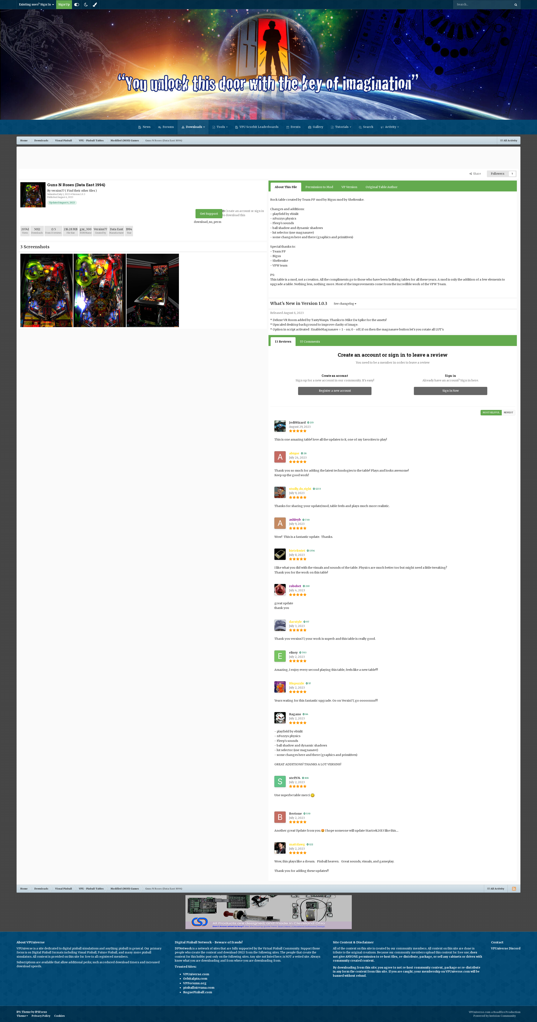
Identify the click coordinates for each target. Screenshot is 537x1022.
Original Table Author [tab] (382, 187)
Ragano (295, 714)
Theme (21, 1015)
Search (367, 127)
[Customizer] (76, 4)
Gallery (317, 127)
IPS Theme (24, 1011)
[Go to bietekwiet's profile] (280, 554)
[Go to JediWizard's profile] (280, 426)
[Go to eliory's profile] (280, 656)
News (146, 127)
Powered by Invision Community (494, 1015)
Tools (221, 127)
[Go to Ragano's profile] (280, 717)
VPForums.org (194, 983)
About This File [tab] (286, 187)
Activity (390, 127)
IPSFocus (41, 1011)
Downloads (193, 127)
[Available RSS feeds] (513, 889)
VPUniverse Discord (505, 948)
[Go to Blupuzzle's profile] (280, 687)
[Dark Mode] (85, 4)
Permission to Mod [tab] (319, 187)
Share (476, 174)
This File (500, 4)
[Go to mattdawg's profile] (280, 848)
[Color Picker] (94, 4)
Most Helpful (491, 412)
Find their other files (81, 190)
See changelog (344, 304)
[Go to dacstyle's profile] (280, 625)
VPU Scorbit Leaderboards (259, 127)
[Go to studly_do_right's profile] (280, 492)
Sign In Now (450, 391)
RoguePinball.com (197, 992)
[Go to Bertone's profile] (280, 817)
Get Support (209, 214)
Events (295, 127)
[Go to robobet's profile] (280, 589)
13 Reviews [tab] (283, 341)
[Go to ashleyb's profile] (280, 523)
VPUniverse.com (196, 974)
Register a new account (335, 391)
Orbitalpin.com (195, 978)
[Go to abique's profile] (280, 457)
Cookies (59, 1015)
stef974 (294, 778)
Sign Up (64, 4)
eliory (293, 652)
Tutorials (342, 127)
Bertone (295, 813)
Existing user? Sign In (35, 4)
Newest (508, 412)
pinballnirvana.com (198, 987)
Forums (168, 127)
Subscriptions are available (35, 962)
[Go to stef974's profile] (280, 781)
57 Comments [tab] (310, 341)
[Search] (515, 4)
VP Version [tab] (349, 187)
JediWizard (297, 422)
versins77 (57, 190)
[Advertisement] (268, 158)
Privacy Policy (41, 1015)
